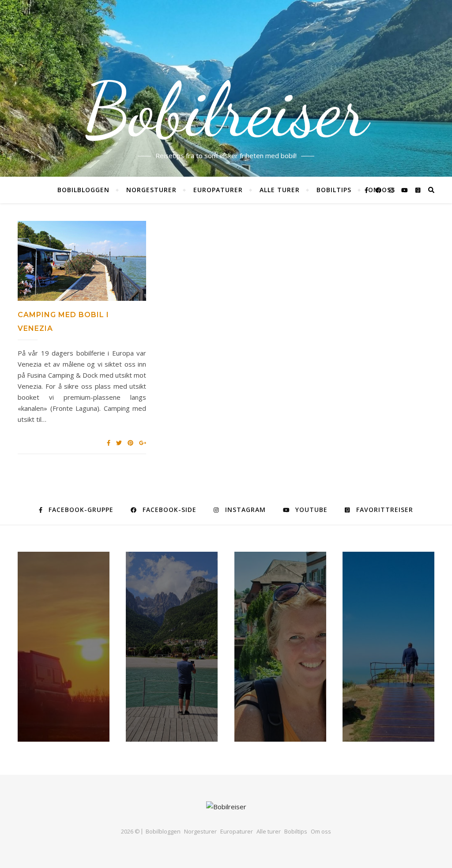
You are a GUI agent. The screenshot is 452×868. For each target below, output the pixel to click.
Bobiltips (333, 190)
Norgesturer (151, 190)
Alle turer (280, 190)
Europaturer (218, 190)
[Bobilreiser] (226, 806)
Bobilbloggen (83, 190)
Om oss (321, 831)
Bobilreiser (226, 110)
